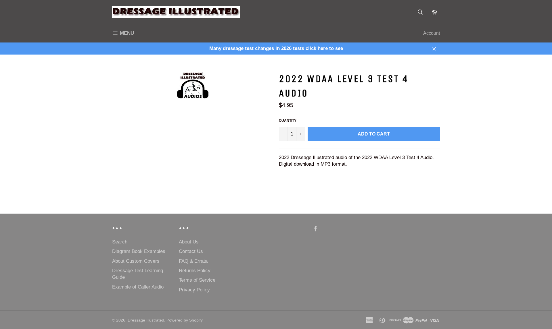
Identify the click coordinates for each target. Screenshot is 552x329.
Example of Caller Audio (138, 287)
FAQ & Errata (193, 261)
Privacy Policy (194, 290)
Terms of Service (197, 280)
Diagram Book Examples (138, 251)
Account (431, 33)
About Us (189, 242)
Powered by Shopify (184, 320)
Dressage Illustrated (146, 320)
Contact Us (191, 251)
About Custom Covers (136, 261)
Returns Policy (194, 270)
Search (119, 242)
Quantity (287, 121)
